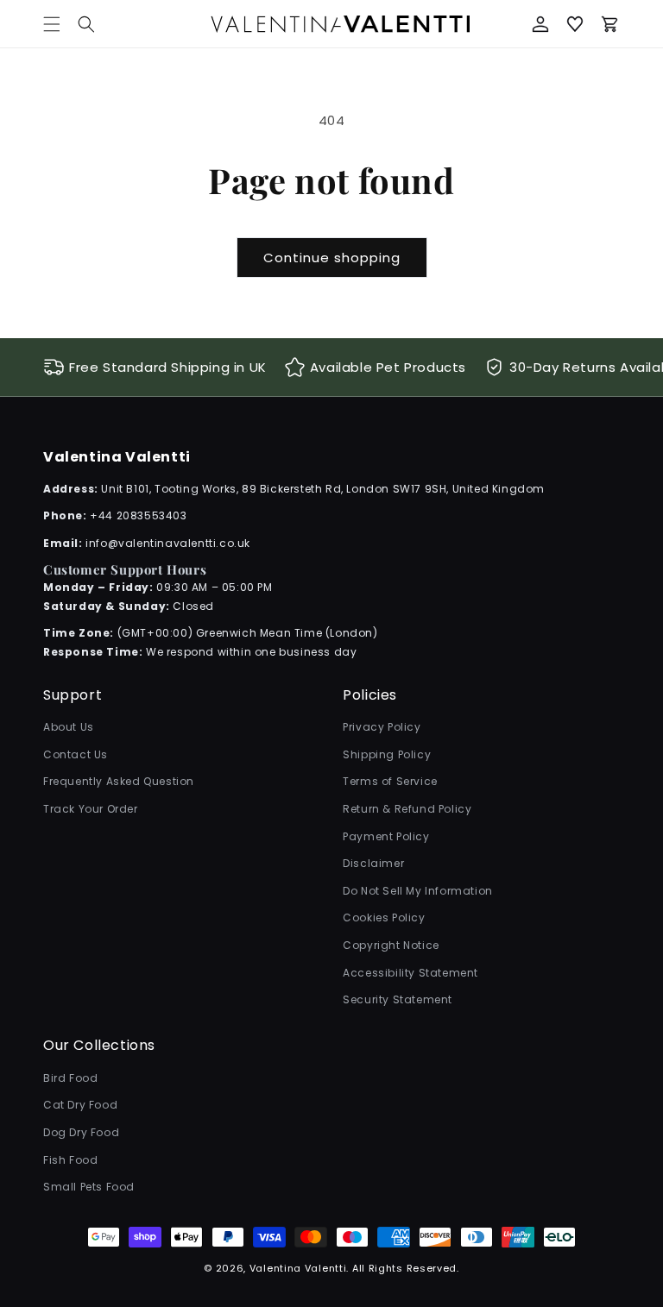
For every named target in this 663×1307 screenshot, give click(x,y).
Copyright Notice (391, 945)
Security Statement (397, 999)
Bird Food (70, 1078)
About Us (68, 726)
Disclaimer (373, 863)
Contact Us (75, 754)
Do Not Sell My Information (418, 890)
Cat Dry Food (80, 1104)
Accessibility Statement (410, 972)
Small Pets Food (89, 1186)
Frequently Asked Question (118, 781)
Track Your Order (90, 808)
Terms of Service (390, 781)
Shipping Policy (387, 754)
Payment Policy (386, 836)
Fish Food (70, 1160)
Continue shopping (332, 257)
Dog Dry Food (81, 1132)
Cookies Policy (384, 917)
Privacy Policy (381, 726)
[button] (86, 24)
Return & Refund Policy (407, 808)
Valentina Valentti (298, 1268)
